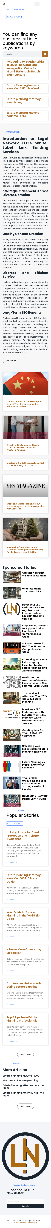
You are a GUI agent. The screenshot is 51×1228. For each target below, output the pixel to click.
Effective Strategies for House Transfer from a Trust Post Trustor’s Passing (23, 447)
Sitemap (16, 1222)
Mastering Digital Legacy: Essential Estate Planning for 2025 (25, 464)
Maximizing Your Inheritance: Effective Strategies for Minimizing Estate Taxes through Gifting (25, 550)
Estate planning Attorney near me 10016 (23, 1094)
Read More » (12, 862)
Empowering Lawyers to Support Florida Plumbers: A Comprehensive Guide (35, 631)
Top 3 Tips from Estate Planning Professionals (22, 1018)
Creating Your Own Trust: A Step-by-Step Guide (33, 732)
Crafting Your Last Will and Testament (34, 574)
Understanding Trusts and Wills (31, 590)
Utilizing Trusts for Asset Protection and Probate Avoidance (23, 835)
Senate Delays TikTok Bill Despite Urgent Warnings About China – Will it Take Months (24, 404)
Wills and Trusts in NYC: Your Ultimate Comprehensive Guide (33, 647)
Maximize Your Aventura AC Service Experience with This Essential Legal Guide (35, 682)
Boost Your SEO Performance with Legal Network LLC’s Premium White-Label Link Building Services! (34, 611)
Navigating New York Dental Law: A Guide (34, 797)
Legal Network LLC (35, 1221)
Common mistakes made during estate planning (24, 985)
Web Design (23, 1222)
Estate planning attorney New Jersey (24, 100)
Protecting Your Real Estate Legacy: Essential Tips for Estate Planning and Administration (34, 665)
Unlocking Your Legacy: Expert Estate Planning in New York (35, 748)
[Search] (45, 54)
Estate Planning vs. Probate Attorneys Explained (33, 764)
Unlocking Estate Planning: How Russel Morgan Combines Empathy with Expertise (25, 506)
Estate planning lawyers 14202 (21, 1075)
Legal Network (32, 1222)
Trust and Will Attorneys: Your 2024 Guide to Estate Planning (34, 697)
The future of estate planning (20, 1080)
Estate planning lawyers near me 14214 (23, 114)
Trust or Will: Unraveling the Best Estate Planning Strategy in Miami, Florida (34, 783)
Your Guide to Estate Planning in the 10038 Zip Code (23, 915)
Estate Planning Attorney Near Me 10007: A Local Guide (24, 878)
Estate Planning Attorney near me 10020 (23, 1087)
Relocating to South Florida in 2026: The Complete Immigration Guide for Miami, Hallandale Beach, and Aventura (25, 68)
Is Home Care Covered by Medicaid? (24, 951)
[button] (37, 4)
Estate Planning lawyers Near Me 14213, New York (23, 86)
